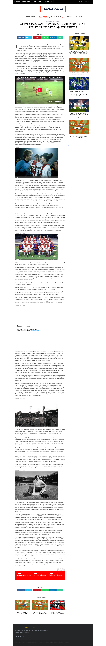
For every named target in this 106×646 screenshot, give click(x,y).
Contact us (48, 1)
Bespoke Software (45, 642)
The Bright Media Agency (60, 642)
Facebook (21, 37)
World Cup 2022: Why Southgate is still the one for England (40, 612)
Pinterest (37, 37)
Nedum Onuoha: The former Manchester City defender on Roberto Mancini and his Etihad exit (79, 115)
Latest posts (30, 17)
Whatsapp (45, 37)
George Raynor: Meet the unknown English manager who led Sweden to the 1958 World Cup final (79, 53)
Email (59, 37)
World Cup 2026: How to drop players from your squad (79, 73)
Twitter (29, 37)
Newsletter (26, 1)
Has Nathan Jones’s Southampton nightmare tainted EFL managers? (79, 136)
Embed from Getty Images (20, 147)
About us (17, 1)
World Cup (56, 17)
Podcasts (43, 17)
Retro (79, 17)
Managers (69, 17)
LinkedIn (53, 37)
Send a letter (37, 1)
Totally (34, 642)
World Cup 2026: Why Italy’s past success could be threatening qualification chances (79, 93)
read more (27, 632)
